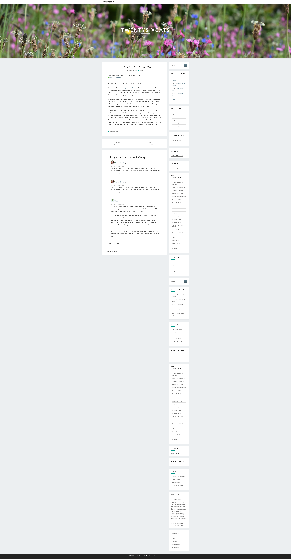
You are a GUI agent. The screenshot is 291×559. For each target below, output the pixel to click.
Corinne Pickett (119, 163)
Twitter (174, 476)
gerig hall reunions (159, 2)
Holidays (112, 132)
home (145, 2)
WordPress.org (176, 271)
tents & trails (184, 2)
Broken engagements (177, 246)
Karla (116, 201)
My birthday (175, 219)
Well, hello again (176, 123)
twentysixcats (108, 2)
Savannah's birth (176, 196)
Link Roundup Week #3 (177, 126)
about (150, 2)
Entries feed (175, 265)
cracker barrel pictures (172, 2)
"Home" (174, 240)
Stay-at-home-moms (177, 225)
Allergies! (174, 120)
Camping (174, 213)
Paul (116, 132)
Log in (173, 262)
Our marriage (175, 193)
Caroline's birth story (177, 182)
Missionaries (175, 233)
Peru (173, 230)
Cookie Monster (176, 187)
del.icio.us (174, 485)
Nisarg (160, 555)
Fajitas (173, 243)
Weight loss (175, 199)
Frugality (174, 216)
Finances (174, 207)
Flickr (173, 479)
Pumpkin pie (175, 190)
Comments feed (176, 268)
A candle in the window (178, 117)
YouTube (174, 482)
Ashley (142, 70)
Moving (174, 222)
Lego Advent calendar (177, 114)
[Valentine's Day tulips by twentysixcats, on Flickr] (114, 78)
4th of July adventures (177, 236)
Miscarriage (175, 210)
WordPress (149, 555)
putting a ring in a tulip (128, 88)
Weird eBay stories (176, 202)
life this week (118, 143)
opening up (150, 143)
